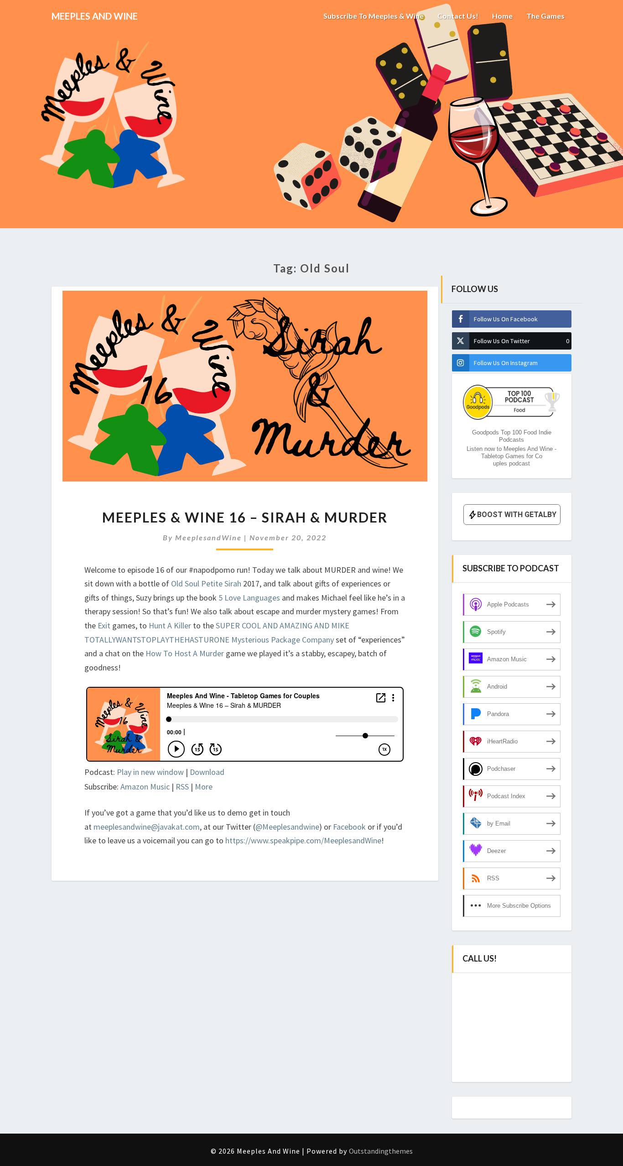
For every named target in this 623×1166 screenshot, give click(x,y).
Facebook (350, 826)
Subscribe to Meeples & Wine (373, 15)
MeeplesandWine (208, 537)
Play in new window (150, 772)
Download (207, 772)
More (204, 786)
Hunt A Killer (170, 625)
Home (502, 15)
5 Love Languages (249, 597)
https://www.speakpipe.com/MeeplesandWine (303, 840)
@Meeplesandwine (287, 826)
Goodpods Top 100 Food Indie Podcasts (511, 436)
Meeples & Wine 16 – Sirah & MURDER (245, 517)
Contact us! (457, 15)
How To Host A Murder (184, 653)
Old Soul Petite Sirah (207, 583)
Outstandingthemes (381, 1151)
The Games (545, 15)
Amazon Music (145, 786)
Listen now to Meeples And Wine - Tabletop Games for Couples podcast (511, 456)
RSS (182, 786)
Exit (105, 625)
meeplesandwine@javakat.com (146, 826)
